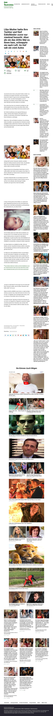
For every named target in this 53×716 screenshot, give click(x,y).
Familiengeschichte (8, 325)
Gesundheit (22, 325)
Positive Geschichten (23, 702)
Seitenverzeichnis (33, 708)
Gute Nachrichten (8, 3)
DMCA (22, 708)
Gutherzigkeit (14, 326)
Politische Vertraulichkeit (9, 708)
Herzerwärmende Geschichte (10, 328)
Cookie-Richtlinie (17, 708)
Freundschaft (16, 325)
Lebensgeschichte (25, 4)
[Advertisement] (26, 19)
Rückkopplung (27, 708)
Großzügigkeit (7, 326)
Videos (48, 4)
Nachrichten (17, 4)
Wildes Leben (44, 702)
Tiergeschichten (41, 4)
